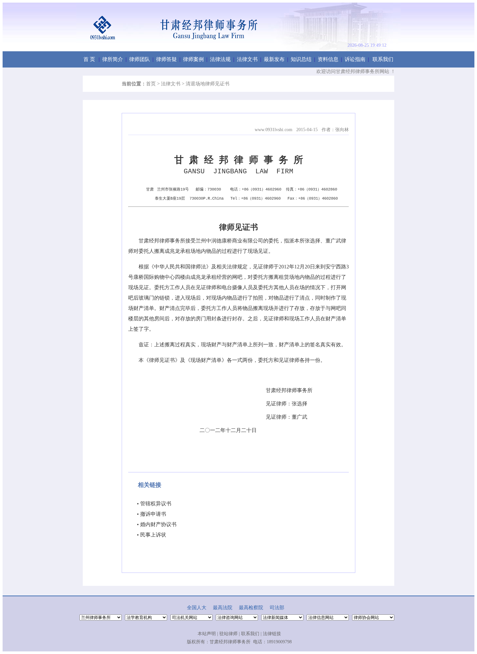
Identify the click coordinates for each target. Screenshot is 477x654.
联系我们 (383, 59)
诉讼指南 (355, 59)
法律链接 (272, 633)
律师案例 (193, 59)
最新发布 (274, 59)
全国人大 (196, 607)
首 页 (89, 59)
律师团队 (139, 59)
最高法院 (222, 607)
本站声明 (207, 633)
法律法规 (220, 59)
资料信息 (328, 59)
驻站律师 (228, 633)
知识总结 (301, 59)
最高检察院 (251, 607)
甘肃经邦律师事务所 (230, 641)
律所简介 (112, 59)
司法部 (277, 607)
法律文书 (247, 59)
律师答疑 (166, 59)
